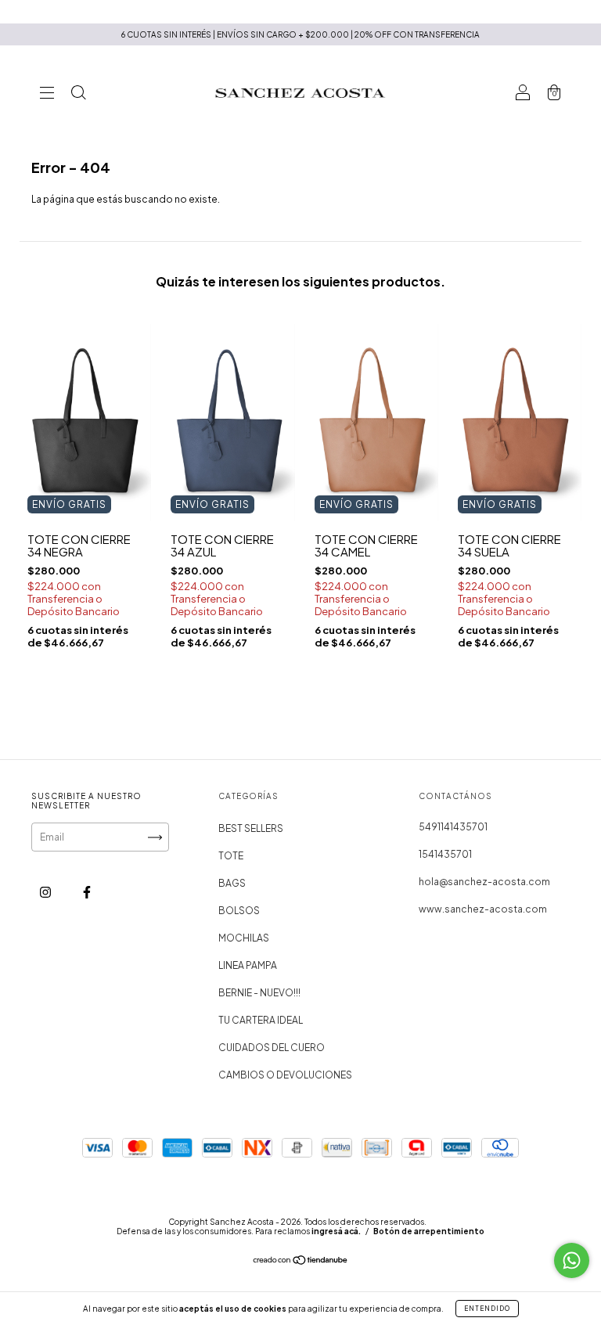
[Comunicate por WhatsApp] (571, 1260)
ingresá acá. (336, 1231)
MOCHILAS (243, 938)
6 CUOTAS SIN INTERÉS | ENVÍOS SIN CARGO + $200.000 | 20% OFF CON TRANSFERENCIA (300, 34)
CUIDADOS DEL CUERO (271, 1047)
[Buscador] (78, 94)
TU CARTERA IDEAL (260, 1020)
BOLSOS (239, 910)
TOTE (230, 856)
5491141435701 (453, 827)
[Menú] (47, 94)
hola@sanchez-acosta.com (484, 882)
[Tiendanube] (301, 1262)
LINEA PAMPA (247, 965)
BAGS (232, 883)
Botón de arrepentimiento (428, 1231)
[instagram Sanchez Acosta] (46, 892)
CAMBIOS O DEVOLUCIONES (285, 1075)
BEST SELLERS (250, 828)
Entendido (487, 1308)
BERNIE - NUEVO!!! (259, 993)
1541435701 (445, 854)
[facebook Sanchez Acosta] (87, 892)
